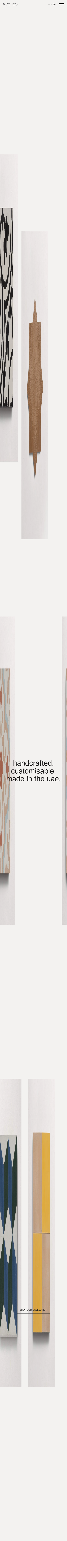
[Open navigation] (61, 4)
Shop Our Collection (33, 1309)
